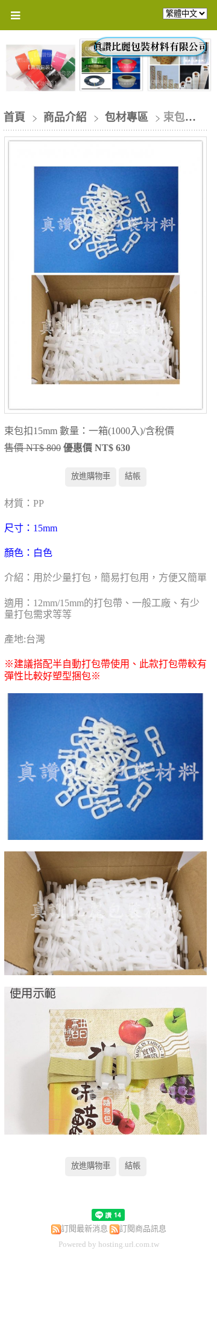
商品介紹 (66, 117)
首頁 (14, 117)
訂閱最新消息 (84, 1228)
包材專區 (126, 117)
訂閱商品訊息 (142, 1228)
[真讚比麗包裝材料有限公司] (150, 53)
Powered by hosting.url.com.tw (108, 1244)
